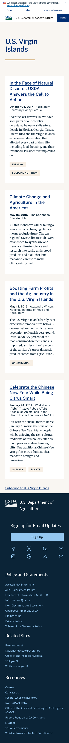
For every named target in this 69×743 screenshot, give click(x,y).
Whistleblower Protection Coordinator (29, 733)
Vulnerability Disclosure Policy (23, 626)
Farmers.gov (12, 645)
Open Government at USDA (21, 610)
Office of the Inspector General (24, 655)
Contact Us (12, 692)
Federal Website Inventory (21, 697)
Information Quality (17, 600)
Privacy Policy (13, 621)
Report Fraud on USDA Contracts (25, 717)
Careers (10, 687)
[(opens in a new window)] (13, 548)
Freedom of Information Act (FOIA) (26, 595)
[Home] (8, 19)
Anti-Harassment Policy (19, 590)
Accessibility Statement (19, 584)
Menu (63, 17)
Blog (28, 10)
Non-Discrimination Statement (24, 605)
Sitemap (10, 722)
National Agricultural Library (22, 650)
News (9, 10)
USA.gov (10, 661)
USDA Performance (16, 728)
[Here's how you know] (34, 3)
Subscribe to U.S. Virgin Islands (27, 488)
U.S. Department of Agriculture (34, 18)
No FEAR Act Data (16, 703)
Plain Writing (13, 615)
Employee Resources (53, 10)
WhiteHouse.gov (15, 666)
